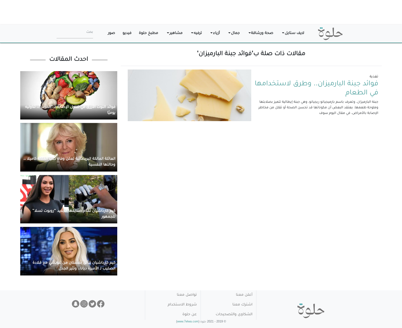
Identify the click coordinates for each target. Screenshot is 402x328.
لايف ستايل (294, 33)
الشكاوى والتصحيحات (234, 315)
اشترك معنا (242, 305)
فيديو (127, 33)
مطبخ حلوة (148, 33)
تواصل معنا (187, 295)
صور (111, 33)
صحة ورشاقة (262, 33)
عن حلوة (189, 315)
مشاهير (176, 33)
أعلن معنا (244, 295)
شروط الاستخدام (182, 305)
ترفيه (198, 33)
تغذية (374, 77)
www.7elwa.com (187, 322)
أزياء (216, 33)
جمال (235, 33)
